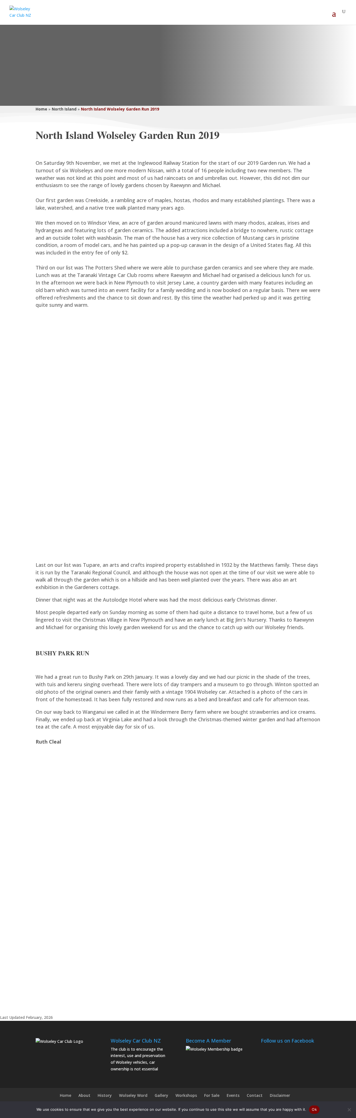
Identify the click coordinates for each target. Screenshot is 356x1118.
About (84, 1095)
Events (233, 1095)
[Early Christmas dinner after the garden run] (178, 434)
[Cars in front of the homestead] (178, 865)
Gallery (161, 1095)
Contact (255, 1095)
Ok (314, 1109)
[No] (349, 1109)
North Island (64, 109)
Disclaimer (280, 1095)
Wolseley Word (133, 1095)
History (105, 1095)
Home (41, 109)
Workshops (186, 1095)
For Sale (211, 1095)
